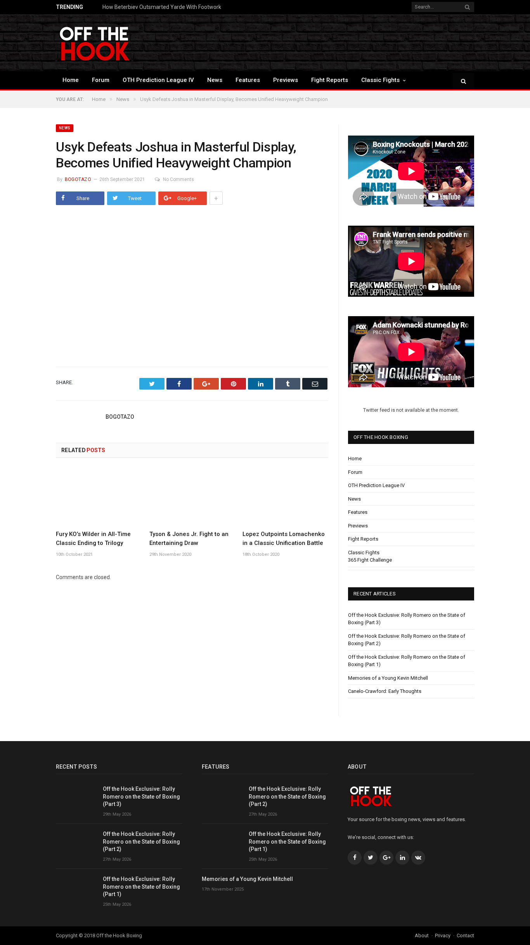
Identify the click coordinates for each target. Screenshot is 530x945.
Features (248, 80)
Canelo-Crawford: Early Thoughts (384, 691)
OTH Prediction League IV (158, 80)
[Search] (463, 81)
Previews (285, 80)
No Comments (178, 179)
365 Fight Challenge (370, 560)
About (422, 935)
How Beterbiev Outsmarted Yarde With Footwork (161, 7)
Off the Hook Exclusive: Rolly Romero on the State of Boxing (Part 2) (141, 841)
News (214, 80)
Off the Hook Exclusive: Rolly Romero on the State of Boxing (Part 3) (141, 796)
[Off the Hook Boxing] (94, 42)
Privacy (442, 935)
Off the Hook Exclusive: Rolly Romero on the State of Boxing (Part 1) (141, 886)
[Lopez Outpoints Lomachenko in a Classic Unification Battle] (285, 497)
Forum (100, 80)
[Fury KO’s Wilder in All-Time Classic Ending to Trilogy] (99, 497)
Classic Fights (380, 80)
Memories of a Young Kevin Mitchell (388, 678)
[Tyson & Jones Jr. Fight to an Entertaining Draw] (192, 497)
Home (70, 80)
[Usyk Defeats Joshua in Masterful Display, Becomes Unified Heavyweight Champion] (192, 285)
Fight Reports (329, 80)
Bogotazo (78, 179)
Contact (465, 935)
